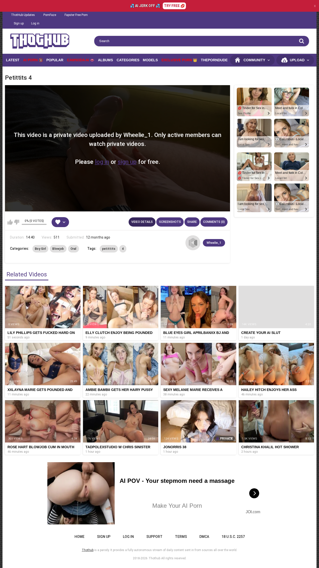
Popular (54, 60)
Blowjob (58, 249)
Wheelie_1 (214, 243)
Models (150, 60)
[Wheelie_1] (192, 242)
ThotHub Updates (23, 15)
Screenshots (170, 222)
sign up (127, 161)
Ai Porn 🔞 (33, 60)
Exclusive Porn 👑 (179, 60)
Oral (74, 249)
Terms (181, 537)
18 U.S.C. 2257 (233, 537)
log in (102, 161)
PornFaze (49, 15)
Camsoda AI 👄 (80, 60)
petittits (109, 249)
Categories (128, 60)
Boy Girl (40, 249)
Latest (12, 60)
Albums (105, 60)
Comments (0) (214, 222)
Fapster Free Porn (76, 15)
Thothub (154, 558)
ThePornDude (214, 60)
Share (192, 222)
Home (79, 537)
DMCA (204, 537)
